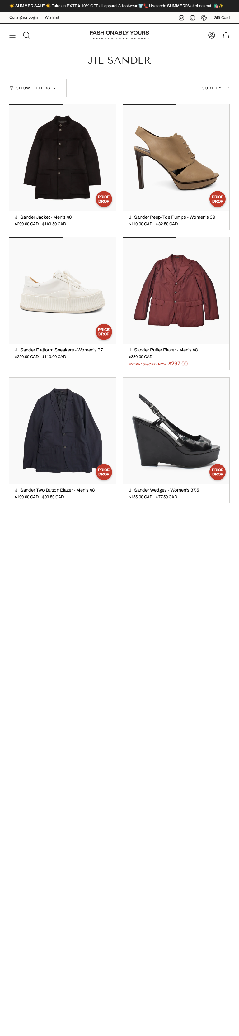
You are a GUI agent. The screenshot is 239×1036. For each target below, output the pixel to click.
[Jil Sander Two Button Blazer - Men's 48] (62, 431)
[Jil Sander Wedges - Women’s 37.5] (176, 431)
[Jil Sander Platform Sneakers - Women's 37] (62, 290)
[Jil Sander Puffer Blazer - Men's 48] (176, 290)
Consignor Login (23, 17)
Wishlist (52, 17)
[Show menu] (12, 35)
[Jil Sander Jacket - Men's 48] (62, 157)
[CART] (226, 35)
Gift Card (222, 18)
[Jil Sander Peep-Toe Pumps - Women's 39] (176, 157)
